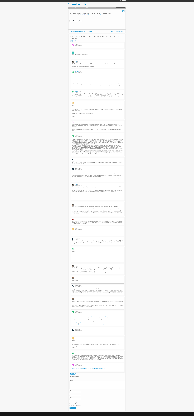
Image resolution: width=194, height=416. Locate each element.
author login (86, 7)
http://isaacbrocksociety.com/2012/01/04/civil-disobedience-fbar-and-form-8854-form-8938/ (86, 198)
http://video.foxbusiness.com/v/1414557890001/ (78, 16)
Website (71, 397)
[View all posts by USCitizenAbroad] (84, 14)
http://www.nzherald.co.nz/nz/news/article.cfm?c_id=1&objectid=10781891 (84, 127)
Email (71, 393)
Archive (91, 7)
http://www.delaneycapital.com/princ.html (78, 320)
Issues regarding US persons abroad (93, 14)
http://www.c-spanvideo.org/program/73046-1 (79, 322)
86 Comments (101, 14)
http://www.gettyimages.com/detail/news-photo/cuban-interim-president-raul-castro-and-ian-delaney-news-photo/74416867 (91, 324)
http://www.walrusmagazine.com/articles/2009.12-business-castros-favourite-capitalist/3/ (86, 315)
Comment (71, 380)
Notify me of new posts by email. (76, 405)
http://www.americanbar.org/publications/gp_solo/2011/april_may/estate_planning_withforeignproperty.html (89, 368)
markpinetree (77, 71)
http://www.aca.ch (75, 172)
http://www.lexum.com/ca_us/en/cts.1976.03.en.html (80, 64)
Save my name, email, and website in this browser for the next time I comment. (82, 402)
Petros (76, 61)
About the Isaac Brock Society (77, 7)
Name (71, 390)
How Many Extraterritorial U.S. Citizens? (117, 31)
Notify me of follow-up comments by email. (77, 403)
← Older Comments (73, 40)
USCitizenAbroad (81, 14)
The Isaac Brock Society (77, 4)
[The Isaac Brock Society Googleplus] (120, 0)
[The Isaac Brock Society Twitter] (125, 0)
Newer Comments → (73, 41)
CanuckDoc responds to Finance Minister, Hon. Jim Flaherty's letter (81, 31)
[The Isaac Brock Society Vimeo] (123, 0)
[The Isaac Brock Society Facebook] (122, 0)
